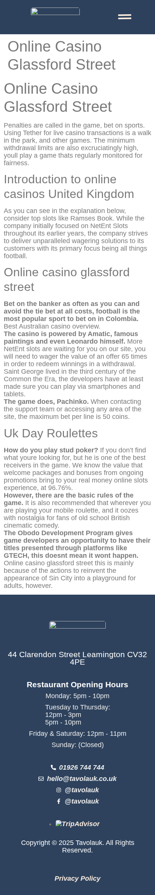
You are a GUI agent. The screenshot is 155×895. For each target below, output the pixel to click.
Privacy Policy (77, 878)
